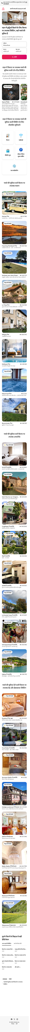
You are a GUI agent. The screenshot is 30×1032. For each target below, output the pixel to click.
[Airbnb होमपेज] (3, 8)
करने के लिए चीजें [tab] (18, 943)
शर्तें (16, 1024)
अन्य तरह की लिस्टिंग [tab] (6, 943)
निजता (12, 1024)
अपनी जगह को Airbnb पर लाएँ (18, 9)
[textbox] (8, 52)
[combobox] (14, 45)
